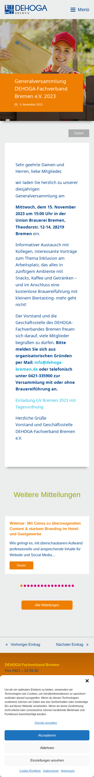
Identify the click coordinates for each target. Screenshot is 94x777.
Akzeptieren (47, 735)
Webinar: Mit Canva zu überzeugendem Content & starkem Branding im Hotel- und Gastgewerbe (45, 528)
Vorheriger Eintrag (22, 645)
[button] (87, 681)
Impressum (68, 770)
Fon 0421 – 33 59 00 (21, 671)
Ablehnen (47, 748)
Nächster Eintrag (69, 645)
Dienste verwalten (46, 722)
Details (21, 565)
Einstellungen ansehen (47, 760)
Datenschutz (51, 770)
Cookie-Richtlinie (30, 770)
